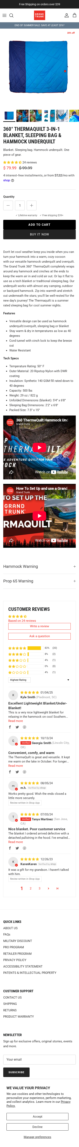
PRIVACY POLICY (14, 960)
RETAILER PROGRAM (17, 954)
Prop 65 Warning (18, 581)
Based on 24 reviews (22, 621)
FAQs (6, 934)
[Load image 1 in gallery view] (39, 68)
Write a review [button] (39, 626)
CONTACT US (12, 997)
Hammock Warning (20, 566)
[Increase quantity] (31, 205)
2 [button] (30, 888)
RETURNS (10, 1010)
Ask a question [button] (39, 636)
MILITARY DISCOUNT (17, 941)
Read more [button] (15, 721)
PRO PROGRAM (13, 947)
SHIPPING (10, 1004)
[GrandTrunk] (39, 15)
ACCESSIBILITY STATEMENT (23, 966)
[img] (30, 692)
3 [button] (39, 888)
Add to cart (39, 225)
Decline (37, 1127)
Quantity (8, 197)
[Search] (13, 15)
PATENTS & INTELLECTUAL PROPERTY (29, 973)
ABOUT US (10, 928)
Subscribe (16, 1072)
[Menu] (4, 15)
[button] (12, 162)
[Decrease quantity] (8, 205)
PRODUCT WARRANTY (18, 1016)
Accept (37, 1116)
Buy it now (39, 234)
